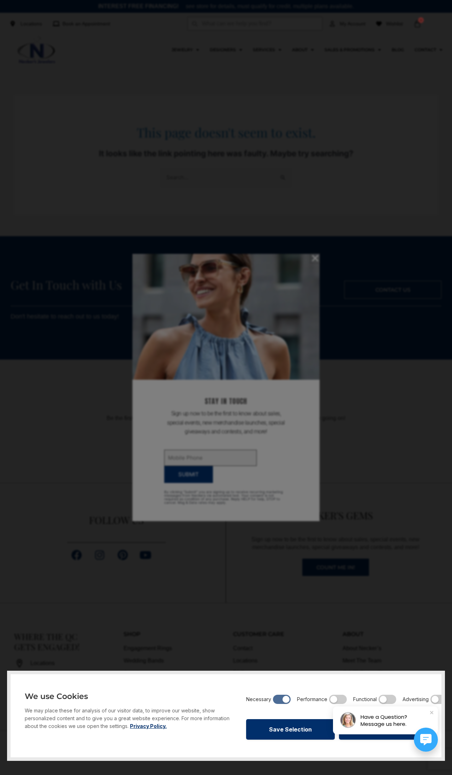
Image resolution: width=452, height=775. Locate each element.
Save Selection (290, 729)
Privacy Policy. (148, 726)
